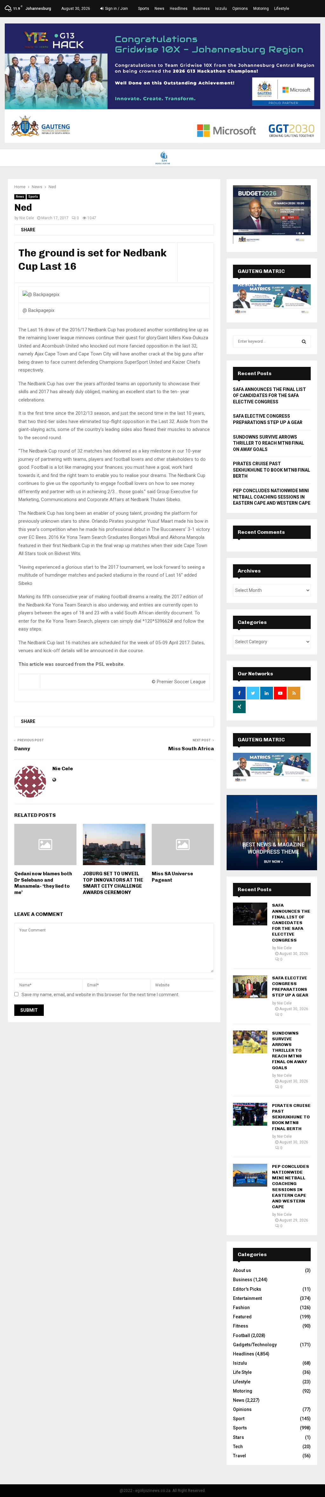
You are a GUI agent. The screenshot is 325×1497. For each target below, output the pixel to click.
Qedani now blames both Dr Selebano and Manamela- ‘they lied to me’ (43, 883)
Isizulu (221, 8)
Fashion (241, 1307)
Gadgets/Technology (255, 1344)
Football (241, 1335)
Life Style (242, 1372)
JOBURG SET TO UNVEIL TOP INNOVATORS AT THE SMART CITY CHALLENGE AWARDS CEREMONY (113, 883)
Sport (238, 1418)
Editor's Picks (247, 1289)
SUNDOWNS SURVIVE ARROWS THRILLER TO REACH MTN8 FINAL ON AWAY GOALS (268, 443)
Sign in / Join (116, 8)
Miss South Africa (191, 748)
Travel (239, 1455)
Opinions (240, 8)
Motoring (261, 8)
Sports (143, 8)
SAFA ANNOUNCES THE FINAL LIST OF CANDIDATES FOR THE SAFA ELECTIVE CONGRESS (269, 395)
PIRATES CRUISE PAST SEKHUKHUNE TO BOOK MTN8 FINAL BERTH (271, 470)
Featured (242, 1316)
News (159, 8)
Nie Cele (26, 218)
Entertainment (247, 1298)
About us (242, 1270)
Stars (238, 1437)
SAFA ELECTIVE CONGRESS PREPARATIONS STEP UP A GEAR (290, 986)
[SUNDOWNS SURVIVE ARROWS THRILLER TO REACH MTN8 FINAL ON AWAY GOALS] (250, 1041)
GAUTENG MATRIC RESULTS (261, 746)
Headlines (179, 8)
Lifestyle (281, 8)
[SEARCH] (304, 341)
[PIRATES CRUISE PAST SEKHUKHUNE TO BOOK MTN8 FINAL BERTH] (250, 1114)
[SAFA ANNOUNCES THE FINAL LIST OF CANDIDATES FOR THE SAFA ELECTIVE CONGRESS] (250, 914)
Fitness (240, 1325)
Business (201, 8)
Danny (22, 748)
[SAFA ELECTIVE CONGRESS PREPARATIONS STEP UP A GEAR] (250, 986)
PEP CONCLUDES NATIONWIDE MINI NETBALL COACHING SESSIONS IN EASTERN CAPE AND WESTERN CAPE (271, 497)
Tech (238, 1446)
